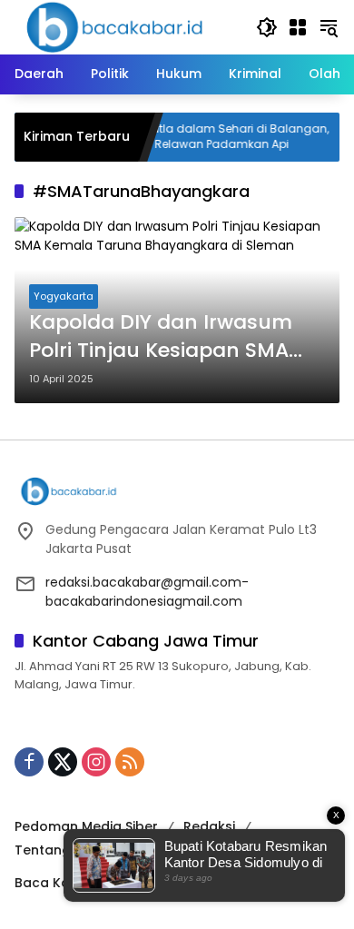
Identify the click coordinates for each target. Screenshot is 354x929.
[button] (267, 27)
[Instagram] (96, 761)
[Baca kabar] (114, 26)
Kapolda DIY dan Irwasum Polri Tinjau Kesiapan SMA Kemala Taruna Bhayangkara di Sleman (160, 337)
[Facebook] (29, 761)
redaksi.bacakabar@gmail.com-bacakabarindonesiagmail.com (147, 591)
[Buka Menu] (298, 27)
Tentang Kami (61, 850)
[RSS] (129, 761)
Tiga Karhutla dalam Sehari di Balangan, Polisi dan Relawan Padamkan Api (206, 137)
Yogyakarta (63, 296)
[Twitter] (62, 761)
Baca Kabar (54, 883)
